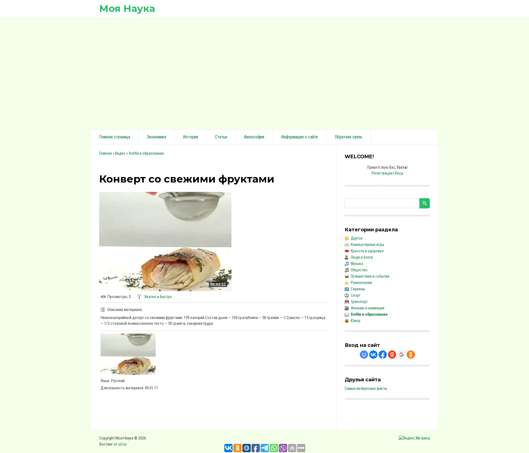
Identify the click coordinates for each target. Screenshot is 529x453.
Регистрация (382, 173)
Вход (399, 173)
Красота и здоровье (367, 251)
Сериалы (358, 289)
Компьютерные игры (367, 244)
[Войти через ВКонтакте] (373, 354)
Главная (105, 153)
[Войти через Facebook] (383, 354)
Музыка (357, 263)
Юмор (355, 320)
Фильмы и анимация (367, 308)
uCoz (122, 444)
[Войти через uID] (364, 354)
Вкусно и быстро (158, 296)
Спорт (355, 295)
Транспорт (359, 301)
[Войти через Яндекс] (392, 354)
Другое (357, 238)
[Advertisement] (264, 72)
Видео (120, 153)
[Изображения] (128, 354)
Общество (359, 270)
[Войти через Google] (401, 354)
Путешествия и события (370, 276)
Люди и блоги (362, 257)
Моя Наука (127, 8)
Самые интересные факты (366, 388)
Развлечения (361, 282)
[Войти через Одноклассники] (411, 354)
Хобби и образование (146, 153)
